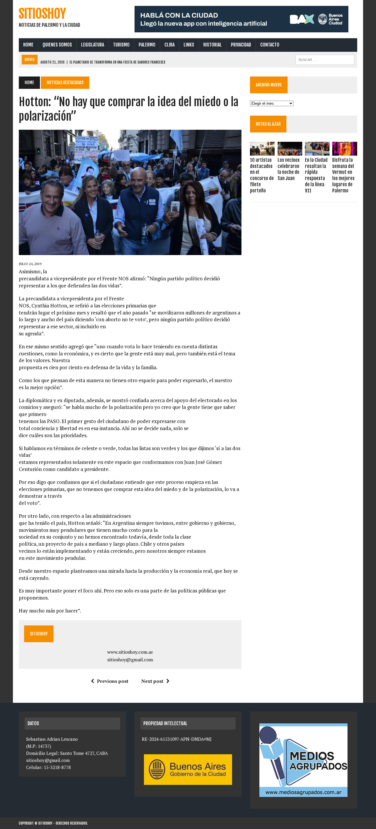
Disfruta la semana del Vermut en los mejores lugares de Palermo (343, 175)
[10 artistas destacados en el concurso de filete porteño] (262, 151)
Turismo (121, 45)
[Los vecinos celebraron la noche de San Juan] (290, 151)
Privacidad (241, 45)
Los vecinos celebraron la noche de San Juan (289, 169)
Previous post (112, 681)
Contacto (269, 45)
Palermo (147, 45)
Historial (212, 45)
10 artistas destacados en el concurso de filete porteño (262, 175)
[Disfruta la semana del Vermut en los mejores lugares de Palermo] (344, 151)
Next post (152, 681)
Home (28, 45)
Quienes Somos (57, 45)
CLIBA (169, 45)
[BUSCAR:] (325, 59)
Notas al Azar (268, 123)
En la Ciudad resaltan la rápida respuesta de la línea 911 (316, 175)
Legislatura (92, 45)
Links (189, 45)
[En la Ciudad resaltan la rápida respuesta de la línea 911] (317, 151)
